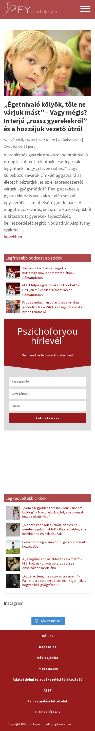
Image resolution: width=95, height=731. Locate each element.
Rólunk (47, 636)
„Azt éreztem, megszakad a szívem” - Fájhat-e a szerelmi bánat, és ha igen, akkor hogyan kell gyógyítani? (55, 580)
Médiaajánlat (47, 657)
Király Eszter (25, 139)
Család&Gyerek (69, 139)
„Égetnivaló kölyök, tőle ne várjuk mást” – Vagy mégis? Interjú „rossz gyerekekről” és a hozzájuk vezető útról (45, 116)
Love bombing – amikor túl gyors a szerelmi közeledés (55, 544)
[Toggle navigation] (85, 9)
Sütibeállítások (47, 712)
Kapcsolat (47, 646)
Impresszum (47, 668)
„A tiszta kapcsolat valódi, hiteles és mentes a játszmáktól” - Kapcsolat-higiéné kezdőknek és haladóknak (54, 529)
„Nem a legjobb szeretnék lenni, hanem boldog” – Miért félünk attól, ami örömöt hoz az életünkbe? (52, 512)
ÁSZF (48, 690)
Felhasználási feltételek (47, 701)
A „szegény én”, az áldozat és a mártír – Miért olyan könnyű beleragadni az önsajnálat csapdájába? (52, 563)
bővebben (13, 237)
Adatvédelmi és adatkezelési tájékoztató (48, 679)
